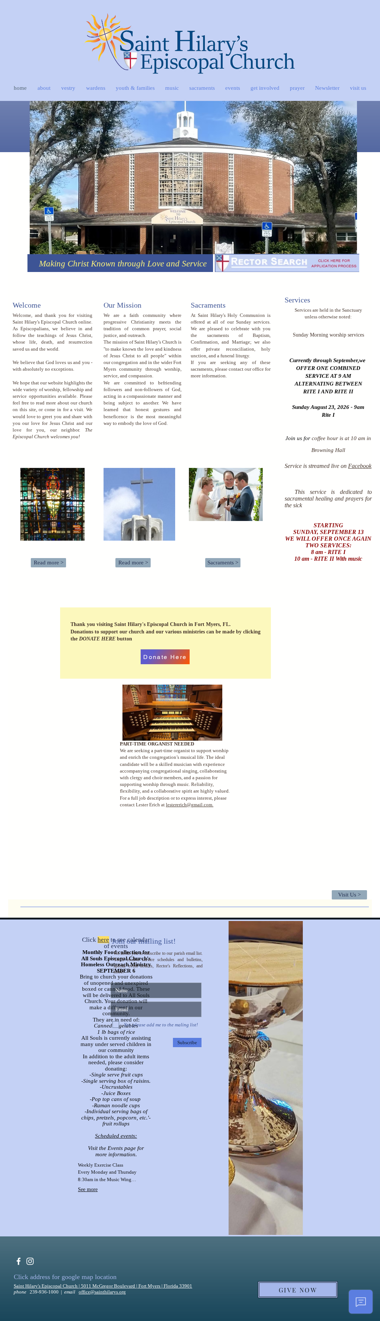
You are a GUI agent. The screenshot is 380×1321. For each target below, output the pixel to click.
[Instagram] (30, 1261)
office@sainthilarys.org (102, 1292)
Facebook (359, 466)
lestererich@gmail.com (189, 804)
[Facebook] (18, 1261)
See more (88, 1189)
